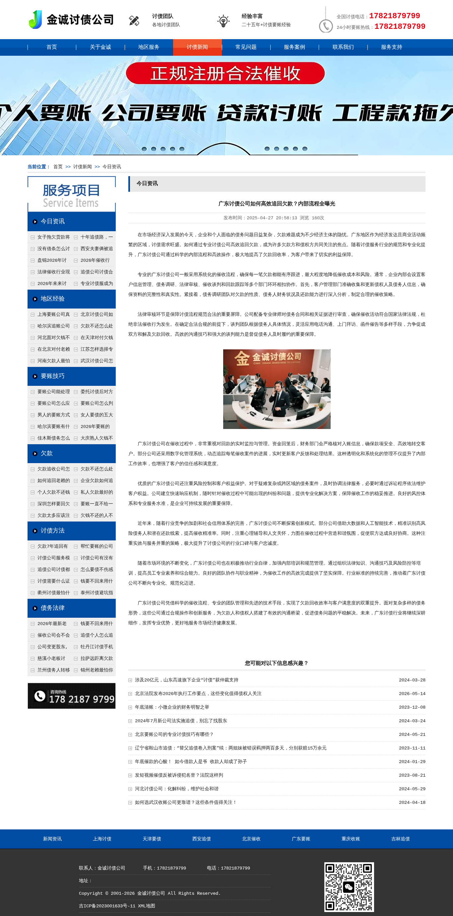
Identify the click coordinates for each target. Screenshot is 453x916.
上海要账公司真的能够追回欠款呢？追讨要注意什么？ (49, 316)
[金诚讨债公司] (73, 30)
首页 (51, 47)
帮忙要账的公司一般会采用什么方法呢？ (92, 548)
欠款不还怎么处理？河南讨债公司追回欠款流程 (92, 327)
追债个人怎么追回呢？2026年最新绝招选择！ (92, 637)
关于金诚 (100, 47)
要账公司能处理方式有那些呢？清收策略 (49, 393)
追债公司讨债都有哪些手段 (49, 571)
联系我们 (343, 47)
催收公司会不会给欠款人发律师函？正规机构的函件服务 (49, 637)
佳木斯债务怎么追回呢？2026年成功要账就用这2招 (49, 440)
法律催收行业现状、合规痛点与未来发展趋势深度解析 (49, 273)
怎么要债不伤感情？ (92, 571)
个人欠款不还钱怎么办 (49, 494)
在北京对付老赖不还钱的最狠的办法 (49, 351)
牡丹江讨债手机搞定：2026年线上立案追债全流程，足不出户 (92, 648)
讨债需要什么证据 (49, 583)
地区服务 (149, 47)
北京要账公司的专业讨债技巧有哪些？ (174, 734)
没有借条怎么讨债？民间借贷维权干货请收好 (49, 250)
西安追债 (201, 839)
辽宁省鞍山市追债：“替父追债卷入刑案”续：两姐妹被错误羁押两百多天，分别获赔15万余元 (231, 748)
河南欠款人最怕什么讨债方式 (49, 362)
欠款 (47, 453)
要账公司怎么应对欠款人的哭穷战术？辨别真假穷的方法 (49, 405)
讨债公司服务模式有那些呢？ (49, 559)
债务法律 (53, 608)
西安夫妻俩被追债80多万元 (92, 250)
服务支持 (391, 47)
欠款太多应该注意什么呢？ (49, 517)
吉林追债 (400, 839)
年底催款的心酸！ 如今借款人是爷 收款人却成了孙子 (191, 761)
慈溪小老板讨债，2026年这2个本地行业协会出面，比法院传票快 (48, 660)
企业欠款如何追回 (92, 482)
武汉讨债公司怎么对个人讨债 (92, 362)
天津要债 (152, 839)
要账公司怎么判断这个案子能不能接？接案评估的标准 (92, 405)
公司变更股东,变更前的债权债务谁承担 (48, 648)
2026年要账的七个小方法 (90, 428)
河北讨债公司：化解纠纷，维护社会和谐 (177, 789)
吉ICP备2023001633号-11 (107, 906)
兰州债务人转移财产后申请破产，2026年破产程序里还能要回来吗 (49, 672)
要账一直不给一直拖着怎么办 (92, 505)
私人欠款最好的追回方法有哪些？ (92, 494)
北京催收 (251, 839)
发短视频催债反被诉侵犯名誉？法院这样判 (179, 775)
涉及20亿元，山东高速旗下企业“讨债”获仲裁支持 (186, 680)
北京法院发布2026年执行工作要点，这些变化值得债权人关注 (198, 693)
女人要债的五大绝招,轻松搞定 (92, 416)
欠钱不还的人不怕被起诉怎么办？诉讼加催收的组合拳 (92, 517)
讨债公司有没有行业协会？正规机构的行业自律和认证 (92, 559)
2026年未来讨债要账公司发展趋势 (48, 285)
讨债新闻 (197, 47)
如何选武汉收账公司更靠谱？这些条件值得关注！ (186, 802)
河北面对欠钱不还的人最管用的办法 (49, 339)
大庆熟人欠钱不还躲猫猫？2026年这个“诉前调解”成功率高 (92, 440)
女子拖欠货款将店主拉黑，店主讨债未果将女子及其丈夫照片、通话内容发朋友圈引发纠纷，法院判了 (49, 239)
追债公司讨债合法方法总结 (92, 273)
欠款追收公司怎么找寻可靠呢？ (49, 470)
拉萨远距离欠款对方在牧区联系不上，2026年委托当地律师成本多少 (92, 660)
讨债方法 (53, 531)
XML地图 (146, 906)
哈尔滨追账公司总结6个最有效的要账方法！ (49, 327)
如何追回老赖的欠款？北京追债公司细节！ (49, 482)
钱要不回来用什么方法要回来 (92, 583)
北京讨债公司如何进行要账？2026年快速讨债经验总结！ (92, 316)
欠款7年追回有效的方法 (48, 548)
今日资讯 (111, 167)
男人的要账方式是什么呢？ (49, 416)
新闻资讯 (52, 839)
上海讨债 (102, 839)
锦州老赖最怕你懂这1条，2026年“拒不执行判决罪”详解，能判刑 (92, 672)
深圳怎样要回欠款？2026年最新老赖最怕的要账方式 (49, 505)
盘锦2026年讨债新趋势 (47, 262)
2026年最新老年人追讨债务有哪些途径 (48, 625)
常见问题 (246, 47)
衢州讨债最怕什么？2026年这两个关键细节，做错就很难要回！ (49, 594)
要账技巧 (53, 376)
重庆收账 (351, 839)
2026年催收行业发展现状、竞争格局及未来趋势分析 (91, 262)
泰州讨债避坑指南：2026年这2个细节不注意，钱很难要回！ (92, 594)
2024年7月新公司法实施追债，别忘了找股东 (181, 721)
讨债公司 (221, 244)
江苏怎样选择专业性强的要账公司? (92, 351)
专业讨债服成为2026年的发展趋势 (92, 285)
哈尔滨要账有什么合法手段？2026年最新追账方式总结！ (49, 428)
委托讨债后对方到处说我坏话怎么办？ (92, 393)
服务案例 (294, 47)
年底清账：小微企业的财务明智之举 (172, 707)
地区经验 (53, 299)
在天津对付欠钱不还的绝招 (92, 339)
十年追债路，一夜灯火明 (92, 239)
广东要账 (301, 839)
